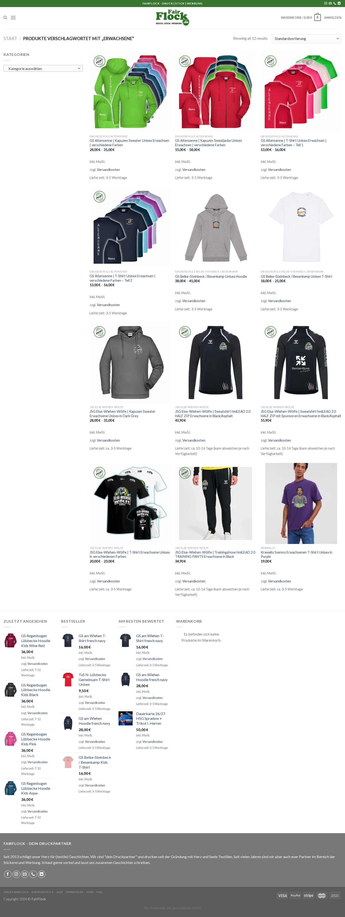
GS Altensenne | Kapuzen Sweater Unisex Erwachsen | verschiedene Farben (129, 143)
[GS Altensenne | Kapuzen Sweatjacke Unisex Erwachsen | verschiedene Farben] (215, 91)
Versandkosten (108, 170)
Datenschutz (43, 892)
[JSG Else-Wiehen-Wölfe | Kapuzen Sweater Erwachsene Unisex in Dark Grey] (130, 362)
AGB (60, 892)
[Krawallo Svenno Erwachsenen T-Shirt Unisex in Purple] (301, 503)
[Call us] (334, 3)
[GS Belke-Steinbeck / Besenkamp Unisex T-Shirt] (301, 227)
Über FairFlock (16, 892)
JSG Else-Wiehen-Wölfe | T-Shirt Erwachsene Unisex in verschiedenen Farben (130, 554)
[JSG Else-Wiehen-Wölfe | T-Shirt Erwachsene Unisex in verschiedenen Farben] (130, 503)
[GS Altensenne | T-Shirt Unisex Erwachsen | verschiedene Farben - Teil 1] (301, 91)
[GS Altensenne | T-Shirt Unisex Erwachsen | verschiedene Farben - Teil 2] (130, 227)
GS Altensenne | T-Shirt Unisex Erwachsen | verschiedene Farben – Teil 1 (293, 143)
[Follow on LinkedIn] (339, 3)
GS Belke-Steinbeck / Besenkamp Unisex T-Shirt (296, 276)
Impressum (74, 892)
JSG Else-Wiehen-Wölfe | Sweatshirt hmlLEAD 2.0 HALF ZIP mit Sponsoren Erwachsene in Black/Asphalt (301, 413)
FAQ (99, 892)
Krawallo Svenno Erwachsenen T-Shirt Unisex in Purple (296, 554)
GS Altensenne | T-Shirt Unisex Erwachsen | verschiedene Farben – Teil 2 (122, 278)
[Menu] (13, 17)
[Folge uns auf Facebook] (8, 874)
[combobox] (43, 68)
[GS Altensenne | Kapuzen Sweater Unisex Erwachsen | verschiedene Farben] (130, 91)
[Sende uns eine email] (330, 3)
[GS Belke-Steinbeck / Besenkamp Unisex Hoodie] (215, 227)
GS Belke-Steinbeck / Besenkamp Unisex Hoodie (211, 276)
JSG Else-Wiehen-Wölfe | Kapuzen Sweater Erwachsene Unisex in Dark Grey (123, 413)
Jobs (89, 892)
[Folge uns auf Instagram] (325, 3)
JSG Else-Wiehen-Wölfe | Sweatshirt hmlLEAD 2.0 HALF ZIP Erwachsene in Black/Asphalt (212, 413)
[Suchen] (5, 17)
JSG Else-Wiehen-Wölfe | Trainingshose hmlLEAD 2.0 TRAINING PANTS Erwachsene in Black (215, 554)
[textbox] (42, 68)
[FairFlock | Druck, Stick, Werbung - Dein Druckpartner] (172, 17)
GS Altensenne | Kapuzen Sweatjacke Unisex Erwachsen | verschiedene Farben (208, 143)
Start (10, 38)
